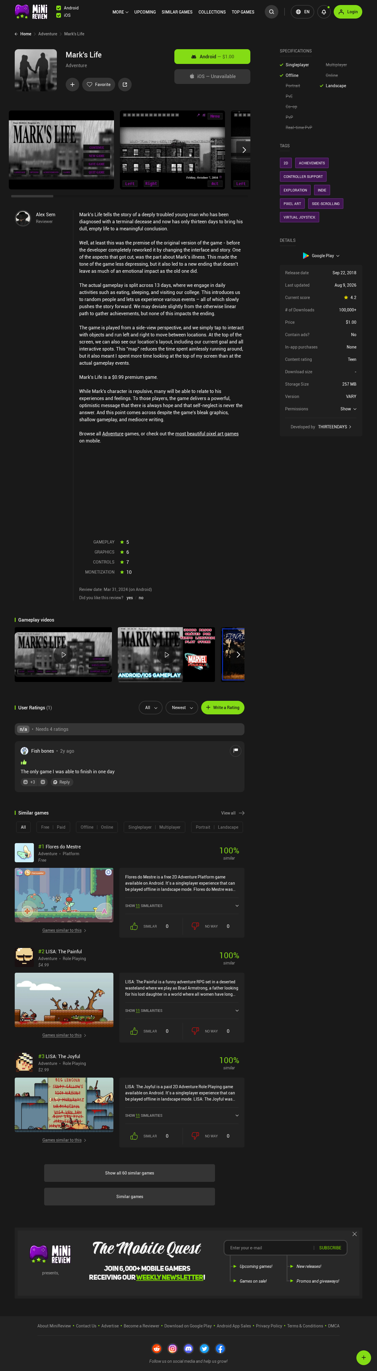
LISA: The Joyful (59, 1056)
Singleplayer (297, 64)
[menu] (185, 12)
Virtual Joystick (299, 217)
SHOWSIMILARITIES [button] (143, 905)
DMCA (334, 1326)
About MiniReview (54, 1326)
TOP (243, 12)
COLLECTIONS (212, 12)
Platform (71, 853)
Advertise (110, 1326)
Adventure (76, 65)
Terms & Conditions (305, 1326)
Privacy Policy (269, 1326)
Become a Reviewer (141, 1326)
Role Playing (74, 958)
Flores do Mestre (59, 846)
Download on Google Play (188, 1326)
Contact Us (86, 1326)
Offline (292, 75)
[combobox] (148, 707)
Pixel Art (292, 203)
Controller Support (303, 176)
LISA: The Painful (60, 951)
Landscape (336, 85)
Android (217, 56)
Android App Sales (234, 1326)
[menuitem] (120, 12)
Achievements (312, 163)
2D (286, 163)
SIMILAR (177, 12)
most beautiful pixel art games (207, 433)
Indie (322, 190)
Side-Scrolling (326, 203)
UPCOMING (145, 12)
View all (228, 813)
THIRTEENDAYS (332, 427)
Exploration (295, 190)
